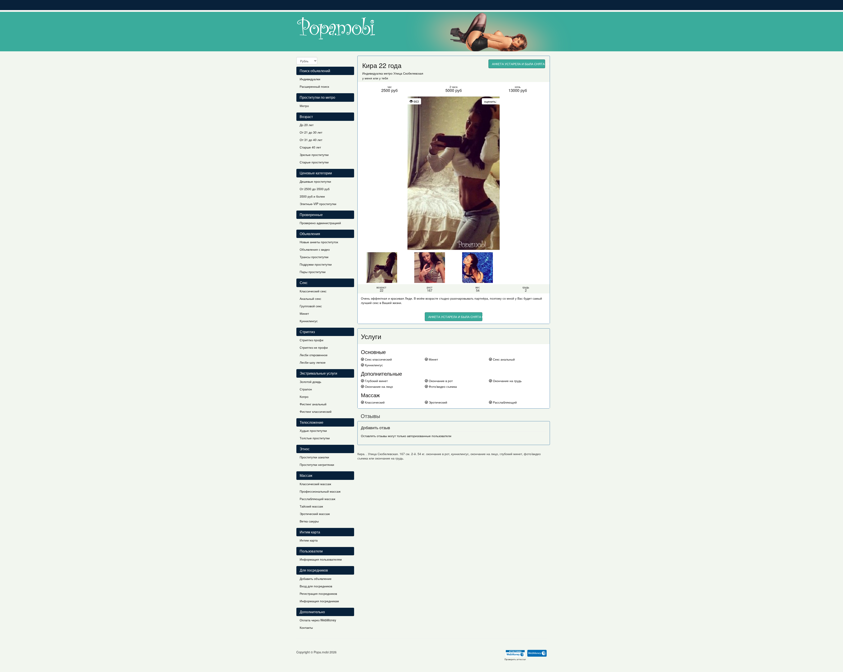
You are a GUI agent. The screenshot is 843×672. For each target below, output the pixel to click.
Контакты (306, 627)
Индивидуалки (310, 79)
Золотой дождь (310, 381)
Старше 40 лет (310, 147)
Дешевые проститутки (315, 181)
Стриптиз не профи (314, 347)
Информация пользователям (321, 559)
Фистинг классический (315, 411)
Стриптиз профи (311, 340)
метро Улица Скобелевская (403, 73)
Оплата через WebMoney (318, 620)
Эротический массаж (315, 513)
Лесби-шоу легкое (313, 362)
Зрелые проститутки (314, 154)
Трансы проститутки (314, 257)
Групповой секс (311, 306)
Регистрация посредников (318, 593)
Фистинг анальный (313, 404)
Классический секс (313, 291)
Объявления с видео (315, 249)
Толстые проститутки (315, 438)
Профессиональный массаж (320, 491)
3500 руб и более (312, 196)
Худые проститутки (313, 430)
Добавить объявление (315, 578)
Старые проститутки (314, 162)
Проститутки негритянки (317, 464)
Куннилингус (309, 321)
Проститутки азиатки (314, 457)
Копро (304, 396)
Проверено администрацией (320, 223)
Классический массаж (315, 484)
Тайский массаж (311, 506)
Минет (304, 313)
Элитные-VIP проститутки (318, 204)
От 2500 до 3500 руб (315, 189)
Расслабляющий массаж (317, 499)
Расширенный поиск (314, 86)
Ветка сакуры (309, 521)
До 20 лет (306, 125)
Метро (304, 106)
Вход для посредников (316, 586)
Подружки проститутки (316, 264)
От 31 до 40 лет (311, 140)
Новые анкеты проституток (319, 242)
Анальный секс (310, 298)
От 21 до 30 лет (311, 132)
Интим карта (309, 540)
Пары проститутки (313, 272)
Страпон (306, 389)
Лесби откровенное (314, 355)
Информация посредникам (319, 601)
